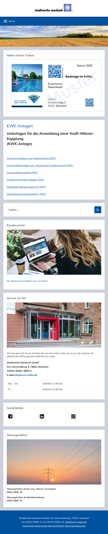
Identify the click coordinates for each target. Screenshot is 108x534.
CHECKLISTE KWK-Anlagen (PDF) (25, 179)
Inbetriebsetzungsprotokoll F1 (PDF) (26, 194)
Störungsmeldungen (75, 525)
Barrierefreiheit (56, 525)
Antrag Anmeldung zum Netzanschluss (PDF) (31, 158)
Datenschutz (41, 525)
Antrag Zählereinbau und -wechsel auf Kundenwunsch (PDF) (40, 165)
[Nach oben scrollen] (102, 528)
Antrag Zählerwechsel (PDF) (22, 172)
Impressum (28, 525)
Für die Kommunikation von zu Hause (27, 280)
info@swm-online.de (25, 375)
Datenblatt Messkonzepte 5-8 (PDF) (26, 186)
